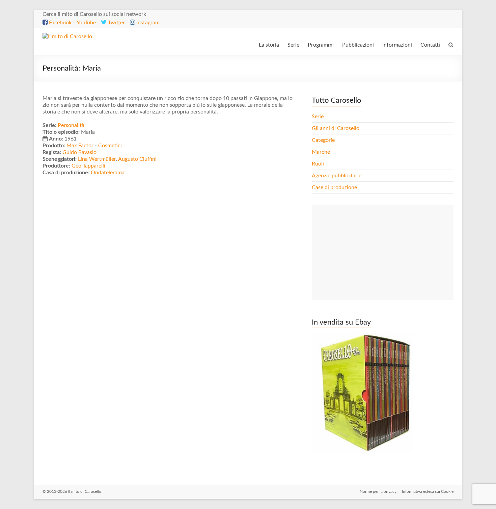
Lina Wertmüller (97, 159)
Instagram (147, 22)
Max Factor (79, 145)
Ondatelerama (108, 172)
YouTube (86, 22)
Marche (321, 152)
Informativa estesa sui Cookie (427, 491)
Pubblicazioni (358, 45)
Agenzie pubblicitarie (337, 175)
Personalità (71, 125)
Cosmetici (110, 145)
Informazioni (397, 45)
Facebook (60, 22)
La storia (269, 45)
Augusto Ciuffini (137, 159)
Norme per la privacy (378, 491)
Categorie (324, 140)
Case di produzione (335, 187)
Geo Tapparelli (88, 166)
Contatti (430, 45)
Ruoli (318, 164)
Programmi (321, 45)
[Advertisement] (382, 252)
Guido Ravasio (79, 152)
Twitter (116, 22)
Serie (293, 45)
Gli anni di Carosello (335, 128)
